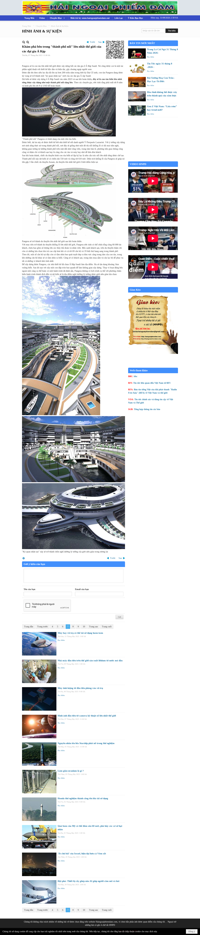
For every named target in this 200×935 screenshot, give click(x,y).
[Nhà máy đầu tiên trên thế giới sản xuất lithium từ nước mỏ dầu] (39, 671)
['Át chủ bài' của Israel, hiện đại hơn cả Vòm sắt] (39, 864)
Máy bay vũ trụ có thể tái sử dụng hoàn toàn (80, 633)
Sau (100, 42)
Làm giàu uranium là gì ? (71, 771)
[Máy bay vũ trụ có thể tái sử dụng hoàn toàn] (39, 644)
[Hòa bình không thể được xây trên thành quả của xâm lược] (137, 96)
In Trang (23, 558)
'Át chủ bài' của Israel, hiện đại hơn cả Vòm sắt (82, 853)
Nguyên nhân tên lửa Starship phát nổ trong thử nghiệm (86, 743)
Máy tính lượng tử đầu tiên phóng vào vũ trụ (80, 688)
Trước (92, 42)
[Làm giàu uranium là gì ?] (39, 781)
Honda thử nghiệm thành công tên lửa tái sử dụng (83, 798)
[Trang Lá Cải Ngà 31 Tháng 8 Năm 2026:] (137, 53)
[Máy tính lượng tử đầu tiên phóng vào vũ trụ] (39, 699)
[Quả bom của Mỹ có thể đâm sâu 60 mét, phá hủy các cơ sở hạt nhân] (39, 837)
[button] (57, 18)
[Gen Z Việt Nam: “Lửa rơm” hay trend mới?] (137, 110)
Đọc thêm (61, 640)
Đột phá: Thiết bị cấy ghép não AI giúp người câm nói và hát (88, 881)
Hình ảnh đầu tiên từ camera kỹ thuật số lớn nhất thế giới (87, 715)
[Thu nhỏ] (23, 42)
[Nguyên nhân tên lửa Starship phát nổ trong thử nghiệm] (39, 754)
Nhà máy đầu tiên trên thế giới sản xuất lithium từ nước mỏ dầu (90, 660)
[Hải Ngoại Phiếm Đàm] (100, 8)
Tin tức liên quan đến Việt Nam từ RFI (151, 383)
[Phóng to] (27, 42)
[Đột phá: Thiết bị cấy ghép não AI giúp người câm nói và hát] (39, 892)
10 (84, 626)
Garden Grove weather (153, 159)
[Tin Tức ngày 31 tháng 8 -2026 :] (137, 68)
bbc (135, 376)
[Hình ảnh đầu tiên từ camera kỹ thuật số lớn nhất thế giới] (39, 726)
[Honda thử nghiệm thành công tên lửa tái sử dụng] (39, 809)
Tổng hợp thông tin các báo (147, 409)
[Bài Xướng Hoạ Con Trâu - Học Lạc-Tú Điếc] (137, 82)
